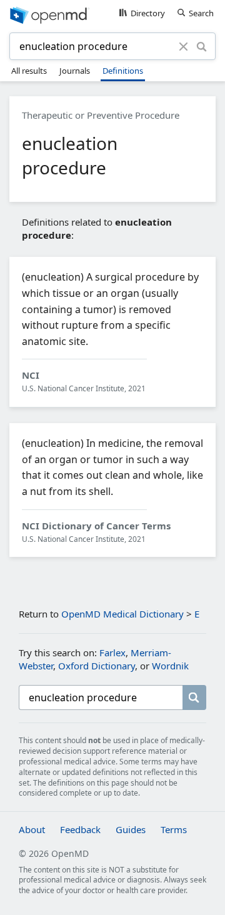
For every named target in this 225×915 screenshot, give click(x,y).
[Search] (201, 46)
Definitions (122, 70)
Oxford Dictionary (96, 665)
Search (201, 13)
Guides (131, 829)
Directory (148, 13)
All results (29, 70)
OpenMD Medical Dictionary (122, 614)
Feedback (80, 829)
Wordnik (170, 665)
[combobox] (96, 46)
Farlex (112, 652)
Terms (174, 829)
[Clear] (183, 46)
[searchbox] (100, 697)
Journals (74, 70)
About (32, 829)
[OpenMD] (112, 14)
